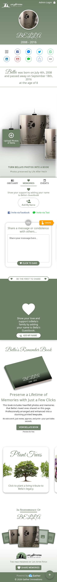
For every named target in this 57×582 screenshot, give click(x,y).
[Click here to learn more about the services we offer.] (28, 556)
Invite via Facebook (19, 212)
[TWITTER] (39, 52)
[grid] (28, 137)
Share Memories (30, 567)
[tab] (12, 181)
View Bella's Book (28, 427)
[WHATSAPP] (50, 52)
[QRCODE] (7, 52)
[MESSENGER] (29, 52)
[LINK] (50, 59)
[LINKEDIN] (7, 59)
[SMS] (29, 59)
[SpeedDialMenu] (49, 574)
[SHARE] (39, 59)
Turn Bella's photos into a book (28, 167)
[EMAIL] (18, 59)
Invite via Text (43, 212)
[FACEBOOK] (18, 52)
